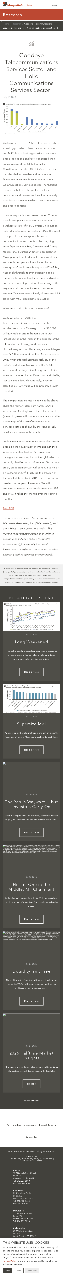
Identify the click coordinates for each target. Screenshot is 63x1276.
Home (6, 23)
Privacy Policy (9, 1260)
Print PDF (8, 508)
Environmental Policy (32, 1160)
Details (31, 1083)
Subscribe (32, 1137)
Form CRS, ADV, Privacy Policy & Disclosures (31, 1158)
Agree (7, 1271)
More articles (31, 1100)
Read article (31, 671)
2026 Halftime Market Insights (32, 1055)
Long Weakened (31, 642)
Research (16, 23)
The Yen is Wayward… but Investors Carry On (31, 804)
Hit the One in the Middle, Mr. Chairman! (31, 887)
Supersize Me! (31, 724)
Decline (18, 1271)
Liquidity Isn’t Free (31, 971)
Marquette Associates (17, 4)
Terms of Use (31, 1156)
